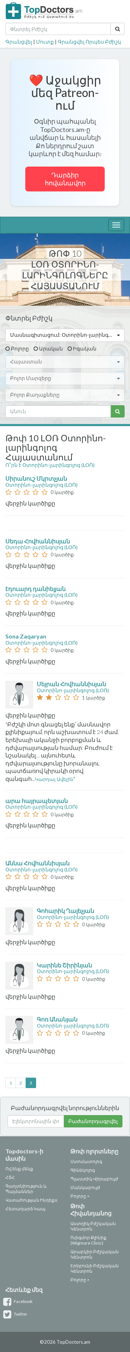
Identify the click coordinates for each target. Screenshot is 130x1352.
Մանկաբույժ (85, 1187)
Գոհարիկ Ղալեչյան (66, 910)
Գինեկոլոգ (82, 1170)
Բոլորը (20, 348)
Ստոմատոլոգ (86, 1161)
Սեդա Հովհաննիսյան (38, 541)
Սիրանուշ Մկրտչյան (36, 478)
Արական (51, 348)
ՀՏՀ (10, 1177)
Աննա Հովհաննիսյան (38, 863)
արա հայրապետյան (37, 800)
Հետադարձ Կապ (25, 1208)
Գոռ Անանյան (58, 1019)
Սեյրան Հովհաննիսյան (72, 683)
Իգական (84, 348)
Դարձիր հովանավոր (65, 179)
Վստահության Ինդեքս (31, 1200)
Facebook (22, 1301)
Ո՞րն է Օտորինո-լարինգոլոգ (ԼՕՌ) (50, 465)
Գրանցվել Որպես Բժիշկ (89, 42)
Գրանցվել (18, 42)
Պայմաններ (19, 1191)
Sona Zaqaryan (26, 636)
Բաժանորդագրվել (93, 1121)
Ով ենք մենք (19, 1168)
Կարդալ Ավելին (54, 779)
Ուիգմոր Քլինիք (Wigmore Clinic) (88, 1240)
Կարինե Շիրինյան (65, 965)
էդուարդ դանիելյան (36, 588)
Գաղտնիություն (24, 1186)
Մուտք (45, 42)
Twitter (20, 1314)
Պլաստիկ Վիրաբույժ (94, 1178)
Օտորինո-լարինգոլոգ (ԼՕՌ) (41, 485)
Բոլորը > (80, 1196)
